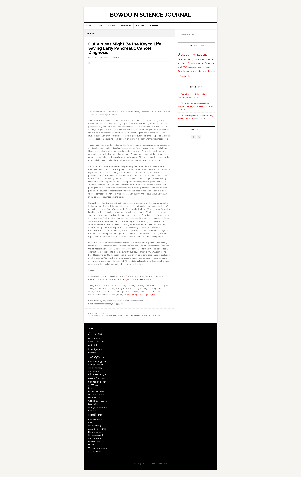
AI (89, 333)
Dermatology (93, 391)
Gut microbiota (101, 401)
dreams (101, 391)
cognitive (91, 378)
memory (92, 419)
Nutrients (91, 432)
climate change (97, 374)
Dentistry (98, 385)
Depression (92, 388)
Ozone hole (99, 432)
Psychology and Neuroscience (196, 71)
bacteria (91, 353)
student (91, 444)
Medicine (95, 415)
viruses (157, 315)
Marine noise (92, 410)
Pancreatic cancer (141, 315)
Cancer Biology (117, 315)
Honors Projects (192, 67)
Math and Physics (204, 67)
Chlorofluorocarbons (94, 371)
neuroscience (100, 429)
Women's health (94, 451)
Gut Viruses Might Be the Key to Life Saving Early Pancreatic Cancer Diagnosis (124, 48)
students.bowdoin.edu (158, 464)
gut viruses (128, 315)
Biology (101, 313)
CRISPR (91, 385)
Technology (94, 448)
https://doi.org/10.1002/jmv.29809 (140, 295)
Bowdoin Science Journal (150, 14)
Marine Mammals (101, 407)
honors (91, 404)
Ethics (100, 397)
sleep (98, 441)
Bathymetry (98, 353)
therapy (104, 448)
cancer (108, 315)
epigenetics (93, 397)
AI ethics (97, 333)
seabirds (91, 441)
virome (151, 315)
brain (103, 357)
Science (184, 76)
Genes (91, 400)
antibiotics (101, 341)
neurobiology (95, 425)
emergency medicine (96, 394)
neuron (91, 429)
